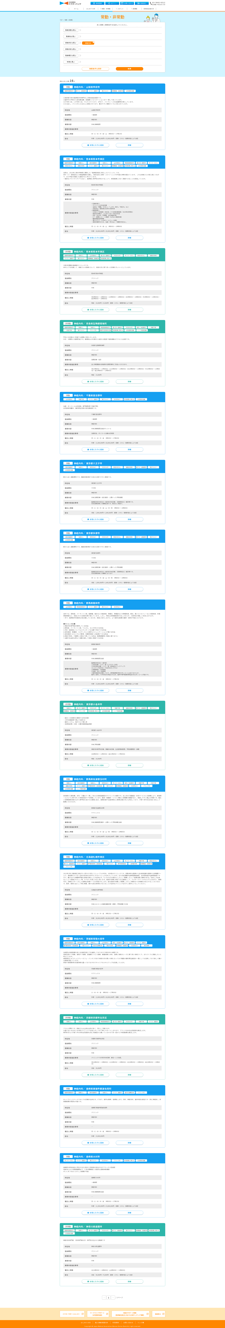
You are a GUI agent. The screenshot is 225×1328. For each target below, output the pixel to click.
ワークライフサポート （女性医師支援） (97, 1314)
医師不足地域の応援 (105, 330)
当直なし (105, 163)
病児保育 (146, 945)
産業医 (135, 9)
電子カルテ (105, 91)
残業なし (81, 163)
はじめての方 (90, 9)
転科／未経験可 (141, 327)
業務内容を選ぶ (70, 49)
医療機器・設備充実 (117, 91)
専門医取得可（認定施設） (95, 786)
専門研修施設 (122, 864)
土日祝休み (117, 163)
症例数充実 (134, 864)
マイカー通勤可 (93, 91)
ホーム (76, 9)
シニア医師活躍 (142, 330)
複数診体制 (81, 166)
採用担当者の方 (149, 9)
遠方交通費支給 (97, 945)
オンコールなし (153, 163)
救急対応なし (69, 166)
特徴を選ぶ (71, 62)
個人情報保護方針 (101, 1322)
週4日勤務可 (93, 163)
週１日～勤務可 (141, 163)
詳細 (129, 145)
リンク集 (141, 1322)
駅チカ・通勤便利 (81, 91)
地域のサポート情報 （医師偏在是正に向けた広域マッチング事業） (130, 1314)
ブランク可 (93, 330)
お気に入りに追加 (97, 145)
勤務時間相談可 (69, 91)
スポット (121, 9)
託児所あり (117, 399)
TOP (61, 20)
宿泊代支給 (110, 945)
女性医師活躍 (130, 91)
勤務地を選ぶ (70, 36)
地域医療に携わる (130, 166)
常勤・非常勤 (106, 9)
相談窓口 (158, 1314)
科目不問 (69, 330)
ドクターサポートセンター (71, 1314)
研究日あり (93, 467)
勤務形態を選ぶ (70, 30)
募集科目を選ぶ (70, 43)
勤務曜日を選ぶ (70, 55)
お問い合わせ (128, 1322)
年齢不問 (153, 327)
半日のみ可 (117, 255)
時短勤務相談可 (129, 163)
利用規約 (115, 1322)
